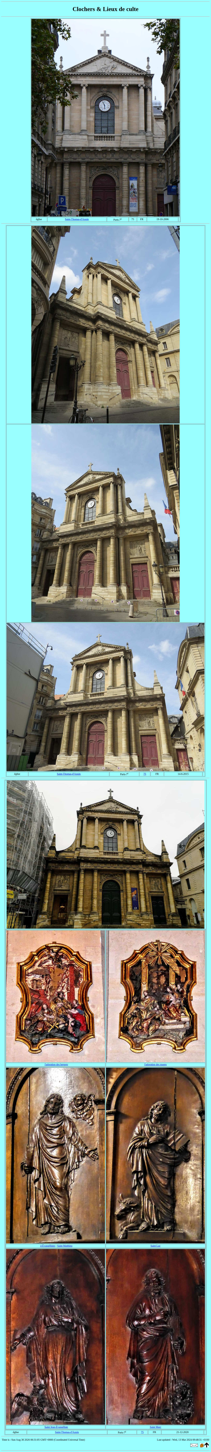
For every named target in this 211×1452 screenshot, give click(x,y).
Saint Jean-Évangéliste (56, 1427)
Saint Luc (156, 1245)
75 (144, 774)
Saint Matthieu (64, 1245)
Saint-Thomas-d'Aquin (77, 219)
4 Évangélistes (47, 1245)
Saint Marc (155, 1427)
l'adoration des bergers (56, 1064)
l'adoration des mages (155, 1064)
